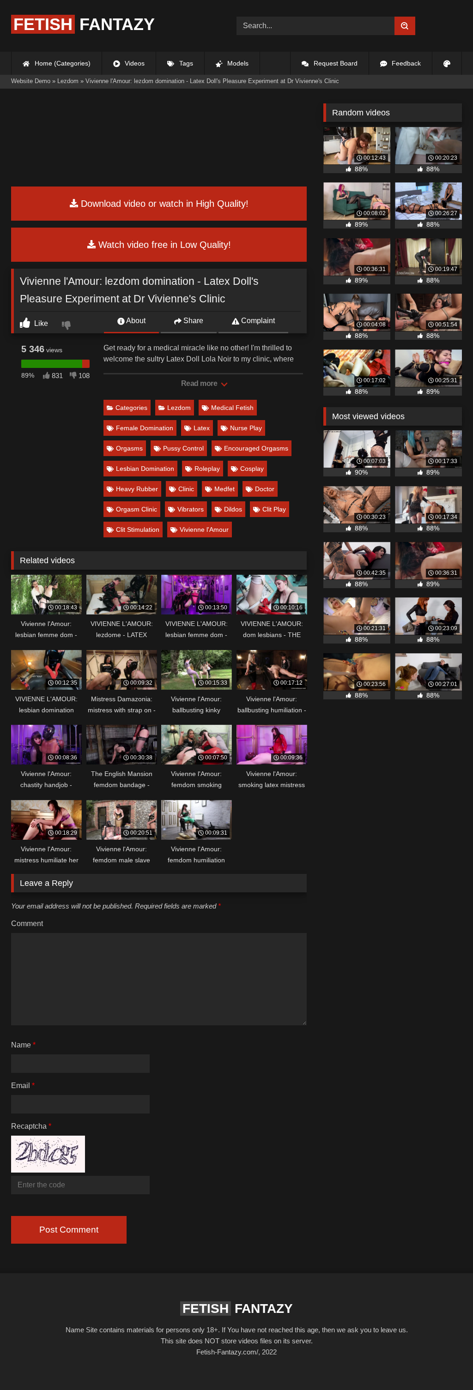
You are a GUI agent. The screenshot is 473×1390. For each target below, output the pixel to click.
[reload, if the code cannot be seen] (48, 1170)
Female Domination (144, 428)
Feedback (405, 63)
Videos (134, 63)
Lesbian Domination (145, 468)
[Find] (404, 26)
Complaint (257, 321)
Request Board (335, 63)
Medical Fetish (232, 407)
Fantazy (84, 24)
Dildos (233, 509)
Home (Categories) (62, 63)
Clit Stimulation (137, 529)
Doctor (264, 489)
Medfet (224, 489)
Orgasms (129, 448)
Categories (131, 407)
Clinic (186, 489)
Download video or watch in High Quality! (163, 204)
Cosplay (252, 468)
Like (40, 323)
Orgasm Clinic (136, 509)
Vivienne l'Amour (204, 529)
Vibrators (190, 509)
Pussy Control (183, 448)
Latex (202, 428)
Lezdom (179, 407)
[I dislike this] (67, 326)
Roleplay (207, 468)
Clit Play (274, 509)
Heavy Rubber (137, 489)
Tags (185, 63)
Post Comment (68, 1229)
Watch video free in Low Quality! (163, 245)
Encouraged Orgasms (256, 448)
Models (237, 63)
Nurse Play (246, 428)
